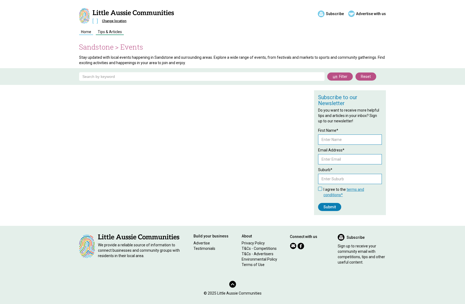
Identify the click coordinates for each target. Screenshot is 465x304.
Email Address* (331, 150)
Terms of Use (253, 264)
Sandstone (96, 46)
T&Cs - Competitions (259, 248)
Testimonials (204, 248)
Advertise (201, 243)
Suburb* (325, 170)
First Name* (328, 130)
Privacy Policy (253, 243)
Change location (114, 21)
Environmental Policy (259, 259)
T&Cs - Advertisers (257, 254)
